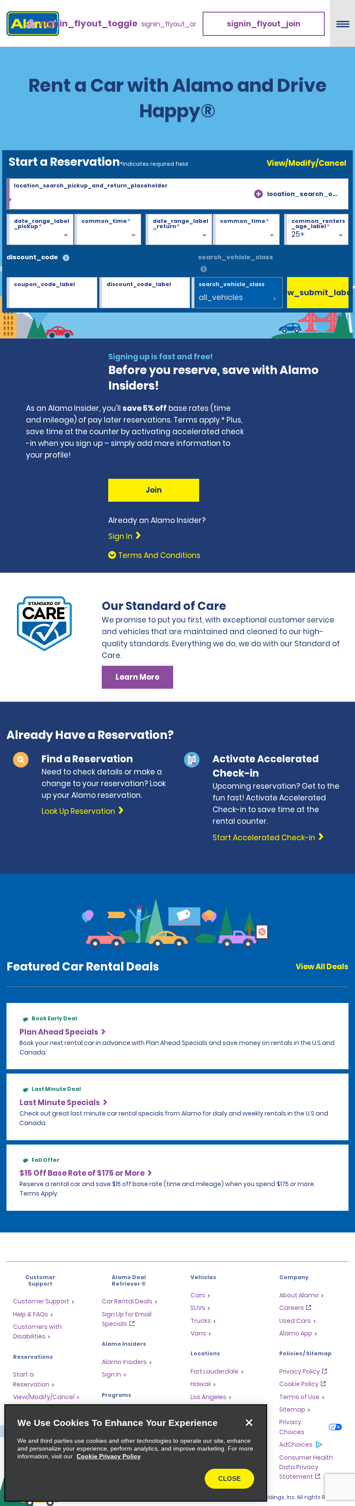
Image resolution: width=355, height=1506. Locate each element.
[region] (135, 1453)
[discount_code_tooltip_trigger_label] (66, 258)
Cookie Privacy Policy (109, 1456)
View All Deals (322, 966)
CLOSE (229, 1478)
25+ (298, 234)
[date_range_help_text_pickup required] (40, 229)
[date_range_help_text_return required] (179, 229)
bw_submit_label (318, 292)
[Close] (249, 1422)
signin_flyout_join (263, 24)
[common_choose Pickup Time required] (107, 229)
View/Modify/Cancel (306, 163)
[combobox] (177, 194)
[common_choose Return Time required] (246, 229)
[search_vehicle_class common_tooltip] (204, 269)
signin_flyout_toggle (89, 23)
